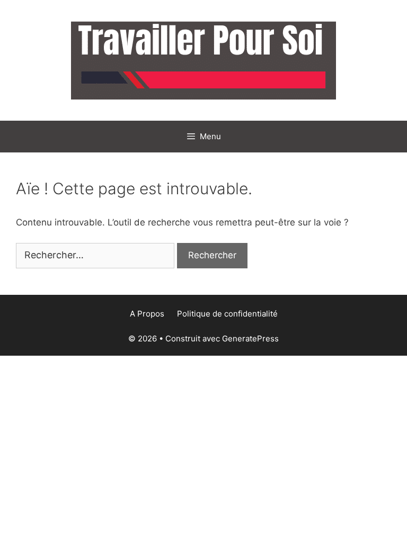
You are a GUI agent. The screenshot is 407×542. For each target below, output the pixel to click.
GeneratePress (250, 338)
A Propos (147, 314)
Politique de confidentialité (227, 314)
